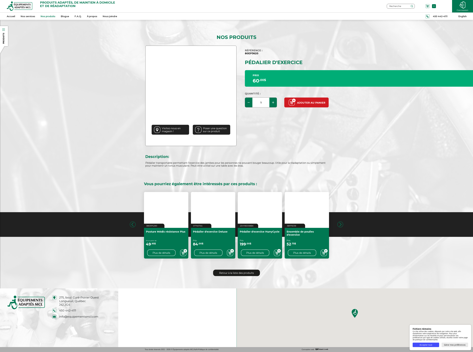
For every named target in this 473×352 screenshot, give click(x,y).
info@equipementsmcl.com (78, 316)
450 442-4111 (67, 310)
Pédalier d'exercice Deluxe (210, 231)
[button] (355, 313)
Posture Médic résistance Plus (165, 231)
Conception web (308, 349)
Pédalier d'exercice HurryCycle (259, 231)
